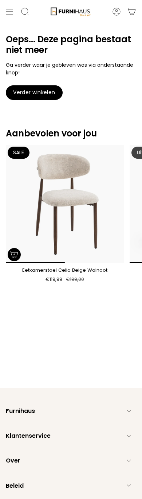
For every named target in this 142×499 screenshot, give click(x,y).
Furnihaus (20, 411)
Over (13, 460)
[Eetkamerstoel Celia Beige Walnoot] (65, 204)
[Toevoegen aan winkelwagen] (14, 254)
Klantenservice (28, 436)
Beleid (15, 485)
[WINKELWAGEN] (131, 11)
